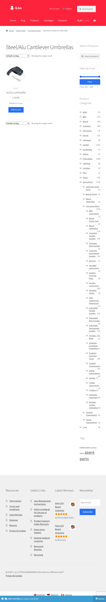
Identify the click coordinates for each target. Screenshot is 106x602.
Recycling (38, 554)
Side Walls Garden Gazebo (93, 311)
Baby (85, 112)
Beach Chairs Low (93, 219)
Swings (92, 378)
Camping (87, 126)
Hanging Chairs (92, 291)
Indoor (85, 154)
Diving (85, 135)
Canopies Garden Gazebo (93, 236)
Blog (23, 20)
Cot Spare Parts (34, 30)
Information (15, 501)
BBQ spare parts (94, 212)
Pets (85, 173)
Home (13, 20)
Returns (13, 525)
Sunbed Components (94, 364)
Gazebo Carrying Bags (92, 276)
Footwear (87, 140)
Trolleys (92, 390)
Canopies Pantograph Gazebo (94, 253)
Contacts (62, 20)
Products (34, 20)
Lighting (86, 163)
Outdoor (86, 168)
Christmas (87, 131)
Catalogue (48, 20)
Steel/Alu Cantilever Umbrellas (93, 346)
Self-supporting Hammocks (94, 301)
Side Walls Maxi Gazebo (94, 319)
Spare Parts (21, 30)
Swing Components (94, 372)
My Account (54, 8)
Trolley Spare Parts (94, 384)
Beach (85, 121)
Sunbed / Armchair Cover (93, 356)
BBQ (84, 117)
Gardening (87, 149)
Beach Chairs (91, 194)
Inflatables (87, 159)
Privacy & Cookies (17, 530)
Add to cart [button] (16, 109)
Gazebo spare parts (94, 284)
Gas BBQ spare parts (94, 267)
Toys (85, 427)
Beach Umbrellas (90, 200)
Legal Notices (15, 514)
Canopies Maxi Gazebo (94, 244)
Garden (86, 145)
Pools (85, 177)
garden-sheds (85, 447)
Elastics (92, 261)
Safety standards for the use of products (42, 512)
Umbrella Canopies (93, 396)
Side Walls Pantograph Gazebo (94, 328)
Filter (90, 82)
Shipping (13, 520)
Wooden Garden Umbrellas (93, 405)
